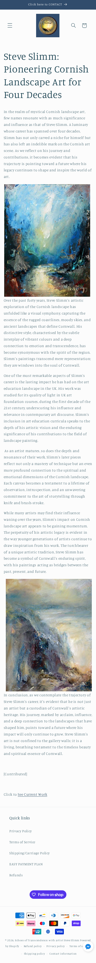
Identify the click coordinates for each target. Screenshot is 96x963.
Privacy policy (55, 946)
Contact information (63, 953)
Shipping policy (34, 953)
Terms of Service (22, 842)
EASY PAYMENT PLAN (26, 864)
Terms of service (80, 946)
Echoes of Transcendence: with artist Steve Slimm (47, 940)
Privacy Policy (20, 831)
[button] (9, 25)
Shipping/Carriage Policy (29, 853)
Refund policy (33, 946)
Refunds (16, 875)
